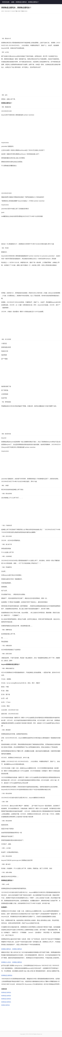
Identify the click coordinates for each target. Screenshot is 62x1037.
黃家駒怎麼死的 (5, 1005)
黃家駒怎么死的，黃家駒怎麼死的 (11, 962)
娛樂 (12, 2)
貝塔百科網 (5, 2)
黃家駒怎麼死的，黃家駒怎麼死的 (11, 949)
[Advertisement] (31, 24)
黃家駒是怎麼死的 (6, 975)
